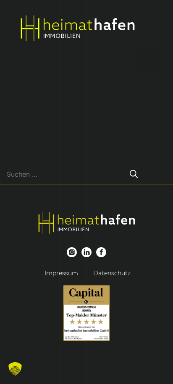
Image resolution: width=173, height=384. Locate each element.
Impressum (61, 273)
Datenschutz (112, 273)
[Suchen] (134, 174)
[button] (15, 369)
